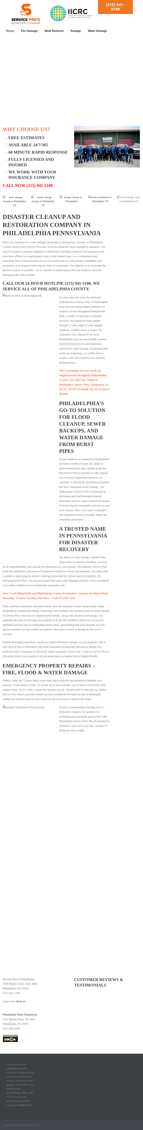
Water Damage (97, 30)
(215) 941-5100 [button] (115, 7)
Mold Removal (54, 30)
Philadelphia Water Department (20, 1014)
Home (10, 30)
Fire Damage (29, 30)
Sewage (75, 30)
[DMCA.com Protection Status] (10, 1038)
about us (21, 1001)
